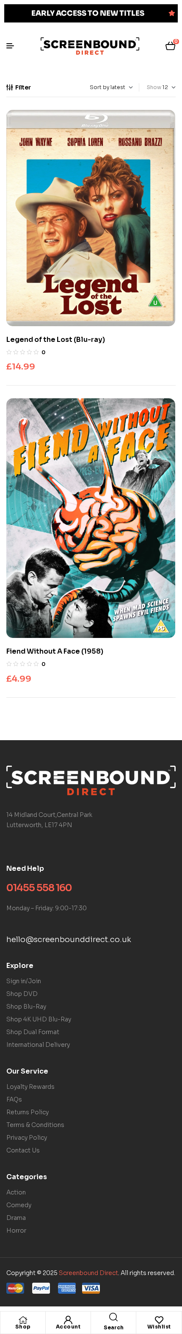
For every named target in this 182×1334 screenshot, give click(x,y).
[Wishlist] (159, 1320)
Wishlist (159, 1326)
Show (154, 87)
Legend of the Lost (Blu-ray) (55, 339)
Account (68, 1326)
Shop (23, 1326)
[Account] (68, 1320)
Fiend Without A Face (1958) (54, 651)
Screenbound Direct (88, 1273)
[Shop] (23, 1320)
